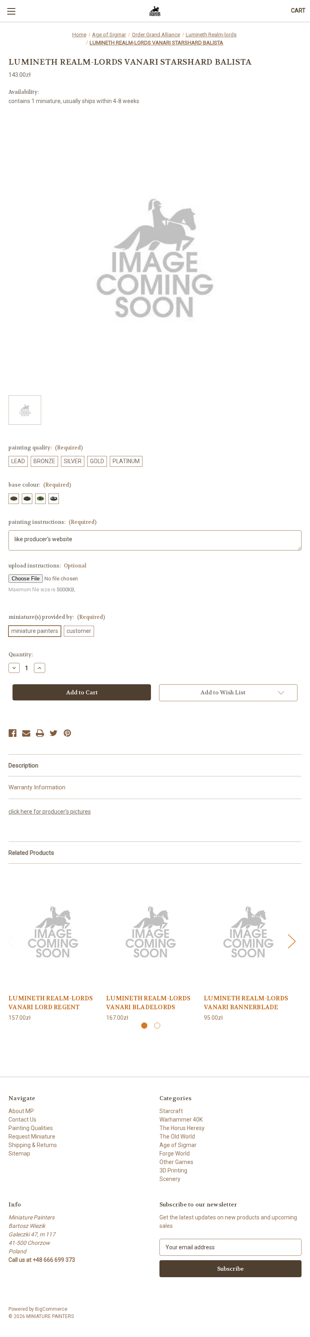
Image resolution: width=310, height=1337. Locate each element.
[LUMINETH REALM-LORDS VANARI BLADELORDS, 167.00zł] (150, 930)
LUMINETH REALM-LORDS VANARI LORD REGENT (50, 1003)
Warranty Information (36, 787)
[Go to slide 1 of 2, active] (144, 1026)
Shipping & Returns (32, 1145)
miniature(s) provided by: (56, 617)
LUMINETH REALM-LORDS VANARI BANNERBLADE (246, 1003)
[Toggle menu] (11, 11)
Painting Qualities (30, 1128)
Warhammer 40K (181, 1119)
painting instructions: (52, 522)
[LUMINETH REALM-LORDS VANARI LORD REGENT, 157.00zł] (53, 930)
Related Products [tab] (31, 852)
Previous (10, 941)
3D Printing (173, 1170)
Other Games (176, 1162)
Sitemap (19, 1153)
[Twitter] (54, 733)
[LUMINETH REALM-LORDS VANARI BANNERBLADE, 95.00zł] (248, 930)
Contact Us (22, 1119)
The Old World (177, 1136)
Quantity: (20, 654)
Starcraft (171, 1111)
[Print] (40, 733)
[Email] (26, 733)
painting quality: (45, 447)
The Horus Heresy (182, 1128)
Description (23, 765)
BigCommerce (51, 1309)
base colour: (39, 484)
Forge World (174, 1153)
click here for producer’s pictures (49, 811)
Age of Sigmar (178, 1145)
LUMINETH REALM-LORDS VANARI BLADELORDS (148, 1003)
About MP (21, 1111)
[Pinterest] (67, 733)
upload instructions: (47, 565)
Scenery (169, 1179)
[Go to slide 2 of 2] (157, 1026)
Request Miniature (31, 1136)
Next (291, 941)
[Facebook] (12, 733)
